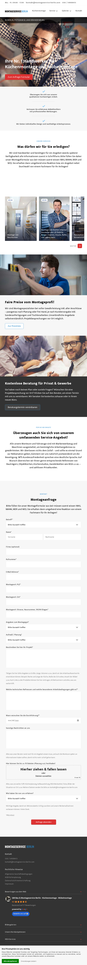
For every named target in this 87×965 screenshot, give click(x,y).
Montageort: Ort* (13, 597)
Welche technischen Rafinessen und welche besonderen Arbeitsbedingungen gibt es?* (42, 689)
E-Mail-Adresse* (12, 572)
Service (52, 11)
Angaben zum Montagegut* (17, 622)
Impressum (9, 883)
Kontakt (79, 11)
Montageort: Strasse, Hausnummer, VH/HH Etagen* (27, 609)
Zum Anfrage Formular (19, 77)
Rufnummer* (11, 559)
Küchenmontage (39, 11)
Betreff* (9, 519)
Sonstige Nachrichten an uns (18, 728)
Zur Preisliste (14, 326)
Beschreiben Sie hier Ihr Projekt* (19, 647)
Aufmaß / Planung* (14, 634)
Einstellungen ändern (28, 961)
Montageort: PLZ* (13, 584)
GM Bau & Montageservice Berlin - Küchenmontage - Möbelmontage (42, 898)
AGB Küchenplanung (13, 877)
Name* (9, 532)
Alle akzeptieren (10, 961)
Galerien (65, 11)
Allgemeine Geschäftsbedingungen (18, 874)
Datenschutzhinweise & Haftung (17, 880)
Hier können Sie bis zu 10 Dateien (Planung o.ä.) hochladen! (30, 763)
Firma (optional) (12, 546)
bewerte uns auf (19, 913)
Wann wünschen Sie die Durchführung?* (23, 715)
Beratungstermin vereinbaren (22, 407)
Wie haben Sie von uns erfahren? (20, 793)
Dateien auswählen (43, 776)
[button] (80, 246)
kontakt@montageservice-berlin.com (43, 2)
